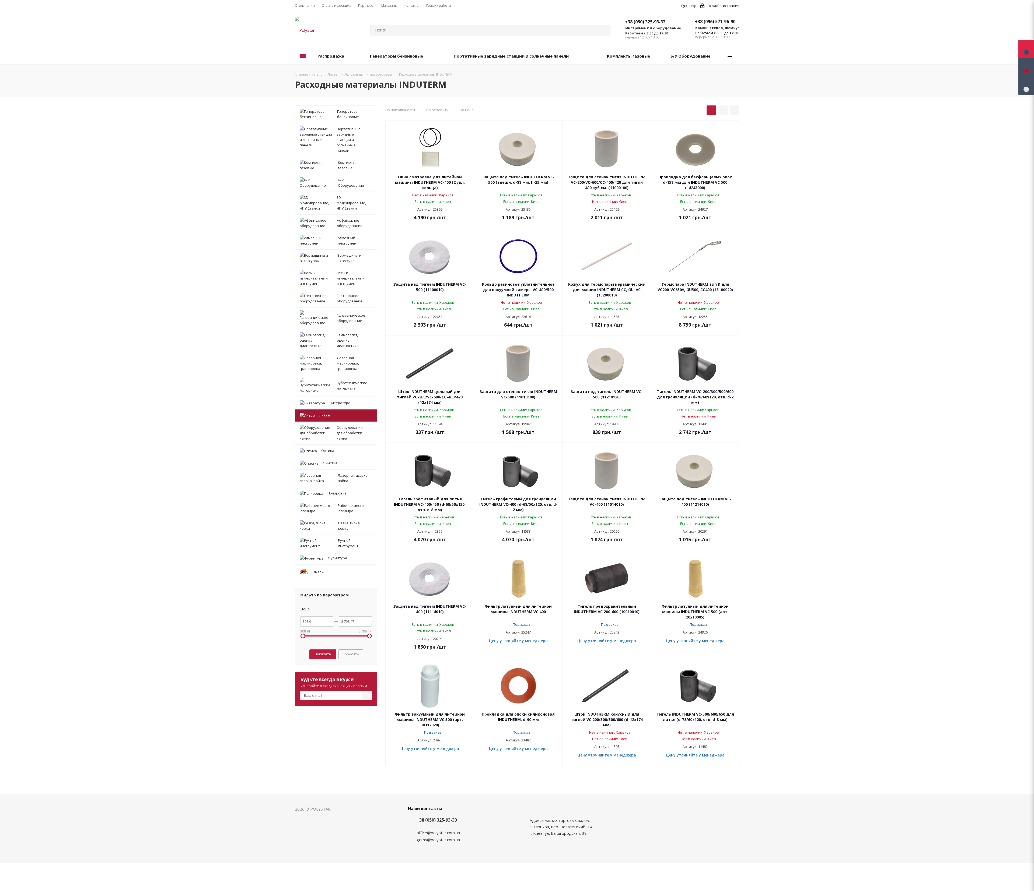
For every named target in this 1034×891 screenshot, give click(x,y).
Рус (684, 5)
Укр (693, 5)
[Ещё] (730, 56)
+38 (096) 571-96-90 (715, 21)
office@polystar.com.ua (438, 832)
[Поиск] (604, 30)
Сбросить (351, 654)
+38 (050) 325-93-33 (645, 22)
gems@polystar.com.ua (438, 839)
